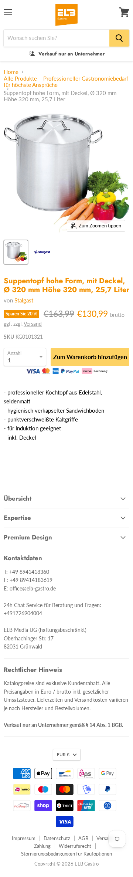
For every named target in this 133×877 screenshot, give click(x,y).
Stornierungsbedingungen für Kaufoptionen (66, 854)
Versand (33, 324)
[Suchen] (119, 38)
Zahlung (42, 846)
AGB (83, 838)
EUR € (63, 754)
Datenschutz (57, 838)
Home (11, 72)
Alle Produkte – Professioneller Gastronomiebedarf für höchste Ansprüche (66, 81)
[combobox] (56, 38)
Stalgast (23, 300)
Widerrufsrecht (75, 846)
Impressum (23, 838)
